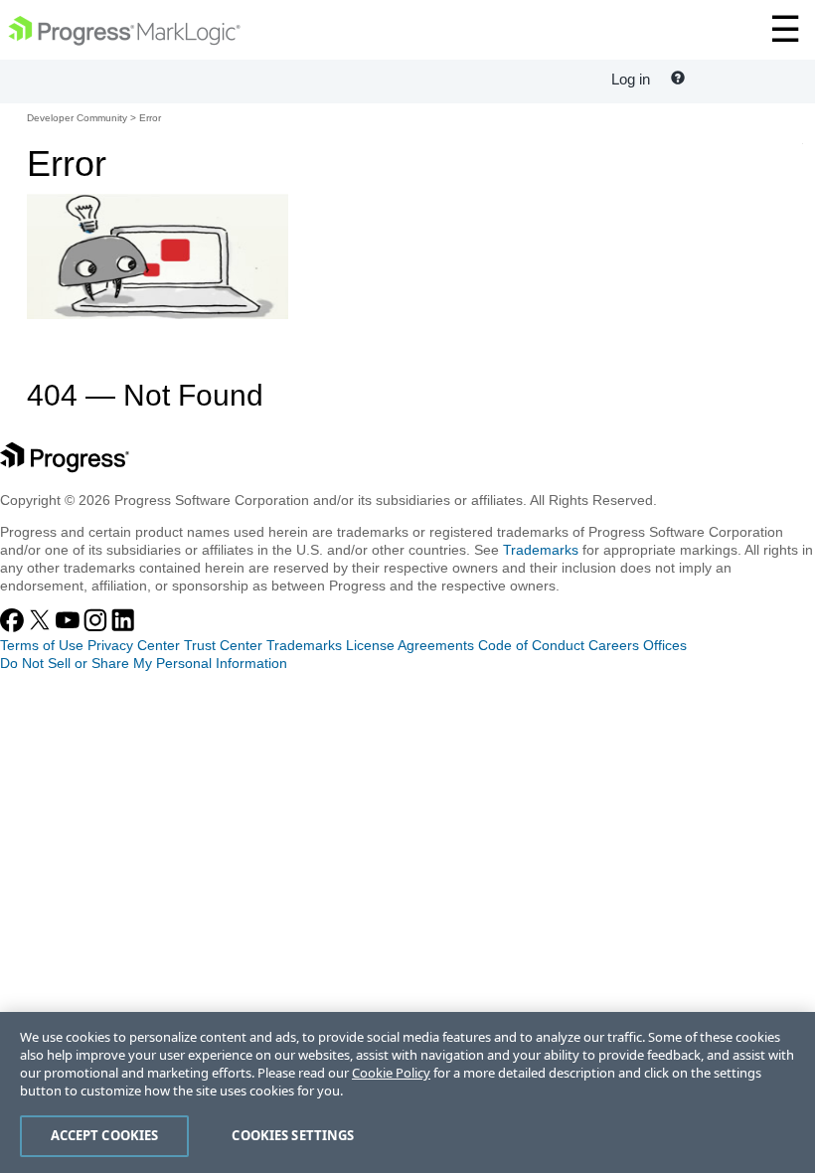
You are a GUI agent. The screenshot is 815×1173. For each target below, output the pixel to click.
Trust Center (223, 645)
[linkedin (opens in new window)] (123, 627)
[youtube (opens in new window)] (69, 627)
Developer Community (77, 117)
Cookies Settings (293, 1135)
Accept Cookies (105, 1135)
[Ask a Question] (678, 78)
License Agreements (410, 645)
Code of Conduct (531, 645)
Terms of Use (41, 645)
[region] (407, 1092)
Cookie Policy (391, 1073)
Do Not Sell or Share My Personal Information (143, 663)
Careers (613, 645)
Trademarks (540, 550)
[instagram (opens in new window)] (97, 627)
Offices (665, 645)
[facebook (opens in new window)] (14, 627)
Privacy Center (133, 645)
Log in (630, 79)
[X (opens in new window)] (42, 627)
